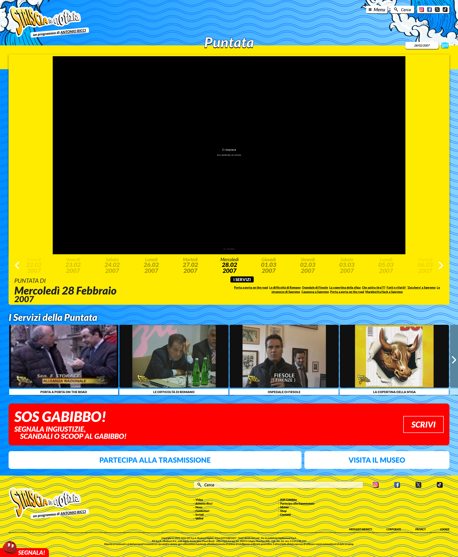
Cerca (406, 9)
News (198, 507)
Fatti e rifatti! (396, 287)
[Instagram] (421, 9)
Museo (284, 507)
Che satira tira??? (373, 287)
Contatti (285, 514)
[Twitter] (437, 9)
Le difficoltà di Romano (285, 287)
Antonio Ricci (203, 503)
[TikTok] (445, 9)
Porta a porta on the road (251, 287)
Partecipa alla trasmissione (155, 460)
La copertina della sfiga (345, 287)
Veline (199, 518)
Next (441, 265)
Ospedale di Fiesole (315, 287)
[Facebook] (429, 9)
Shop (283, 511)
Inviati (199, 514)
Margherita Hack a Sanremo (384, 291)
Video (199, 499)
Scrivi (423, 424)
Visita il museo (377, 460)
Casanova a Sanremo (315, 291)
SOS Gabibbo (288, 499)
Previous (17, 265)
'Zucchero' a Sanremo (421, 287)
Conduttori (202, 511)
